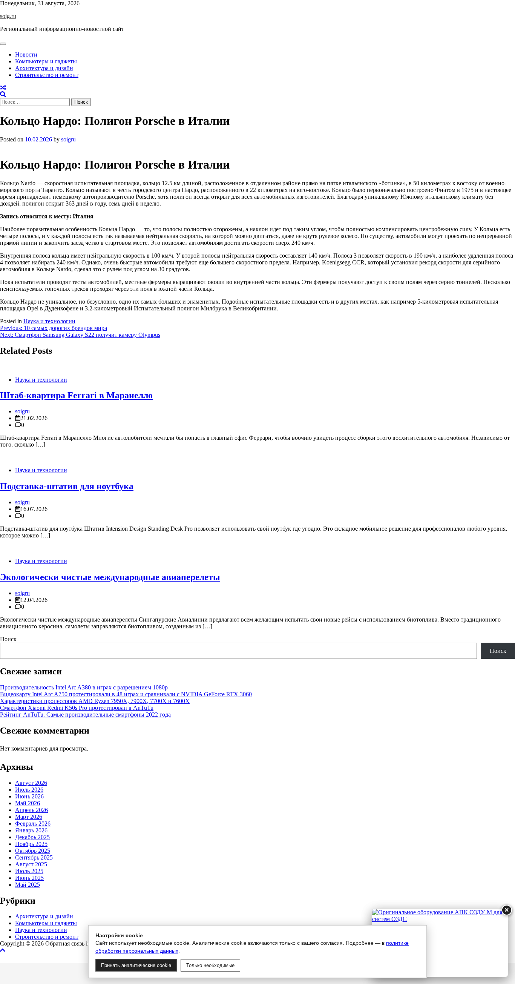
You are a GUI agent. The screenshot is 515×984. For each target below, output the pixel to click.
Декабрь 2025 (32, 837)
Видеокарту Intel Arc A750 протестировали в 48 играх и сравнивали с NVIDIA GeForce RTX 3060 (126, 694)
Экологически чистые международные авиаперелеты (110, 577)
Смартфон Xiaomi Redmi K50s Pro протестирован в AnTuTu (76, 708)
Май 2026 (27, 803)
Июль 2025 (29, 871)
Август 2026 (31, 783)
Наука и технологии (49, 321)
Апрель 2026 (31, 810)
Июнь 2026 (29, 796)
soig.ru (8, 16)
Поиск (8, 639)
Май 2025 (27, 884)
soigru (68, 139)
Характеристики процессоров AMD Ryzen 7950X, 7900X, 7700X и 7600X (95, 701)
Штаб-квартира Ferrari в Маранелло (76, 395)
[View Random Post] (3, 87)
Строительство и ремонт (46, 75)
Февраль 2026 (33, 823)
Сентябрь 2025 (34, 857)
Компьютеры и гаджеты (46, 61)
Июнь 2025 (29, 878)
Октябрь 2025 (32, 850)
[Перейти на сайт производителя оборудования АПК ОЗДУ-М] (440, 943)
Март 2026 (28, 817)
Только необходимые (210, 965)
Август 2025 (31, 864)
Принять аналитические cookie (136, 965)
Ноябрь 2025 (31, 844)
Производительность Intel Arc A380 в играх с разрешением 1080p (84, 687)
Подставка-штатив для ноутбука (66, 486)
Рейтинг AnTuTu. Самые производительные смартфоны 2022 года (85, 714)
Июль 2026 (29, 789)
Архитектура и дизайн (44, 68)
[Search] (3, 94)
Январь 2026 (31, 830)
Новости (26, 54)
